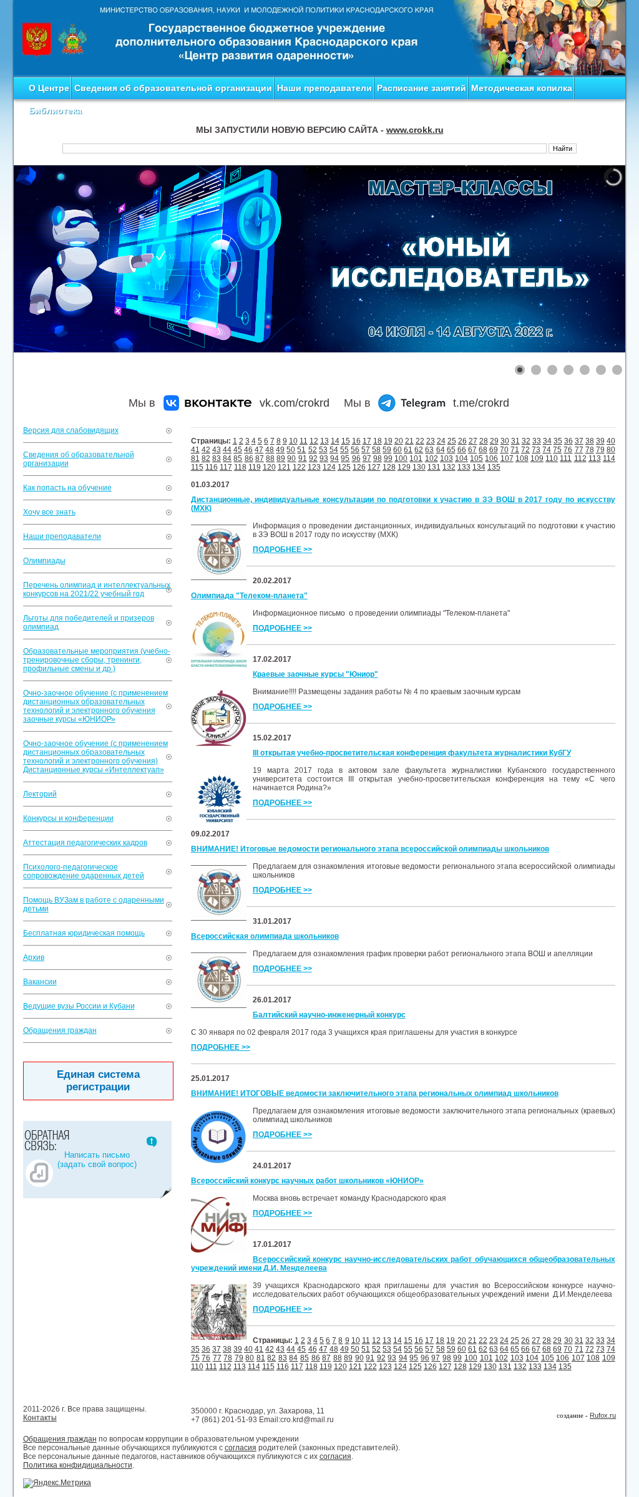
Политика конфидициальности (77, 1465)
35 (558, 441)
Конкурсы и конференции (68, 818)
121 (284, 467)
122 (299, 467)
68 (483, 449)
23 (430, 441)
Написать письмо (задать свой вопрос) (97, 1159)
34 (547, 441)
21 (409, 441)
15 (345, 441)
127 (374, 467)
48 (269, 449)
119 (254, 467)
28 (483, 441)
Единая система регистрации (98, 1080)
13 (324, 441)
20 (398, 441)
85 (237, 458)
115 (197, 467)
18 (377, 441)
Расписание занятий (421, 88)
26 (462, 441)
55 (344, 449)
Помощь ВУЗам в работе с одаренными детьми (93, 904)
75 (557, 449)
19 (388, 441)
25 (451, 441)
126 (359, 467)
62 (418, 449)
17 (367, 441)
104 (461, 458)
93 (324, 458)
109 (537, 458)
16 (356, 441)
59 (387, 449)
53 (323, 449)
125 (344, 467)
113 (594, 458)
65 (451, 449)
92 (313, 458)
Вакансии (40, 981)
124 (329, 467)
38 (589, 441)
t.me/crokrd (481, 403)
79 (600, 449)
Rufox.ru (603, 1415)
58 (376, 449)
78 (589, 449)
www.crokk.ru (415, 130)
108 (522, 458)
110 (551, 458)
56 (355, 449)
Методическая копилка (521, 88)
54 (333, 449)
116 (211, 467)
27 (473, 441)
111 (566, 458)
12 (314, 441)
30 (504, 441)
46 (248, 449)
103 (446, 458)
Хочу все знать (49, 512)
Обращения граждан (60, 1030)
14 (335, 441)
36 (568, 441)
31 (515, 441)
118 (240, 467)
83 (216, 458)
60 (397, 449)
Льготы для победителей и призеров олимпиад (88, 622)
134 (478, 467)
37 (579, 441)
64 (440, 449)
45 (237, 449)
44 (227, 449)
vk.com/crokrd (294, 403)
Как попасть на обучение (67, 487)
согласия (240, 1447)
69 (493, 449)
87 (259, 458)
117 (226, 467)
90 (291, 458)
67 (472, 449)
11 (304, 441)
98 (377, 458)
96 (356, 458)
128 (389, 467)
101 (415, 458)
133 (464, 467)
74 (546, 449)
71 (514, 449)
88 (270, 458)
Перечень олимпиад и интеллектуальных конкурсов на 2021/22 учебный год (96, 589)
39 (600, 441)
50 (290, 449)
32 (526, 441)
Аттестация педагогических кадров (85, 842)
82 (206, 458)
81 (195, 458)
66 (461, 449)
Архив (33, 957)
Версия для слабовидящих (71, 430)
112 (580, 458)
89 (280, 458)
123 (314, 467)
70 (504, 449)
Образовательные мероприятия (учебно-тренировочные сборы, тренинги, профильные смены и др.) (96, 660)
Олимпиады (44, 560)
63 (429, 449)
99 (388, 458)
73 (536, 449)
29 (494, 441)
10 (293, 441)
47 (259, 449)
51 (301, 449)
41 (195, 449)
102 (431, 458)
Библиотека (55, 110)
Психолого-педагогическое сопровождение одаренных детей (83, 871)
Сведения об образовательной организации (173, 88)
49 (280, 449)
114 (609, 458)
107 (507, 458)
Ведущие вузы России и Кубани (79, 1006)
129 (404, 467)
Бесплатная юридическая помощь (84, 933)
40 (611, 441)
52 (312, 449)
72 (525, 449)
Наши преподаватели (324, 88)
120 (269, 467)
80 (611, 449)
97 (367, 458)
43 (216, 449)
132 (449, 467)
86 (249, 458)
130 (419, 467)
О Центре (49, 88)
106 (491, 458)
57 (365, 449)
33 (536, 441)
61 (408, 449)
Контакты (40, 1417)
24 (441, 441)
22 (420, 441)
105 (476, 458)
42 (206, 449)
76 (567, 449)
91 (302, 458)
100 (400, 458)
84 (227, 458)
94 (334, 458)
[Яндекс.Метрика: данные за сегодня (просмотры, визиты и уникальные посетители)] (57, 1483)
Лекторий (40, 794)
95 (345, 458)
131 (434, 467)
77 (579, 449)
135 (493, 467)
